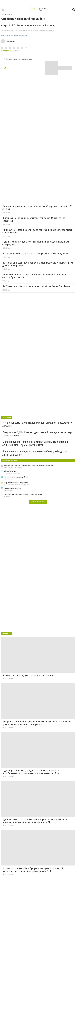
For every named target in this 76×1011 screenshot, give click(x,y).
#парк (16, 35)
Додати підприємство (38, 502)
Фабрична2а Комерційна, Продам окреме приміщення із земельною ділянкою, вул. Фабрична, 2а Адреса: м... (37, 723)
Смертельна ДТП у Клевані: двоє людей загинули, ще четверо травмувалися (37, 434)
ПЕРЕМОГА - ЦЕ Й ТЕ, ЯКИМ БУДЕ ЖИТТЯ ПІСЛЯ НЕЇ (29, 675)
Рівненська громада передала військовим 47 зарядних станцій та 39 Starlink (37, 207)
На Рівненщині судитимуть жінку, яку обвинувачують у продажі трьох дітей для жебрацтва (37, 264)
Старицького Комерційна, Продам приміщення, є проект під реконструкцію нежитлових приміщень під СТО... (33, 870)
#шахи (11, 35)
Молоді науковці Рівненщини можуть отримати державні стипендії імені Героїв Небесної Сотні (35, 443)
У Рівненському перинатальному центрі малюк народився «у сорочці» (37, 424)
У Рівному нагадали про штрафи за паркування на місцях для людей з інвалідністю (37, 231)
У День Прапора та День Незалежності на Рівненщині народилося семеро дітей (35, 243)
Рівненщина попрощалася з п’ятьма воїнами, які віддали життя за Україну (34, 453)
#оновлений (23, 35)
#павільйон (4, 35)
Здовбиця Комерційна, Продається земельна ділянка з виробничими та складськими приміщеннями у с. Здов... (32, 772)
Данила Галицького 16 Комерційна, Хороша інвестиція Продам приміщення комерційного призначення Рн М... (35, 821)
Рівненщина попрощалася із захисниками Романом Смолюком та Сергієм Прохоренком (35, 276)
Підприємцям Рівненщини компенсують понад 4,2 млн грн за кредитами (33, 219)
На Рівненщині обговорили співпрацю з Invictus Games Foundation (36, 286)
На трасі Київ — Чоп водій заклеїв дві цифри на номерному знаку (35, 253)
